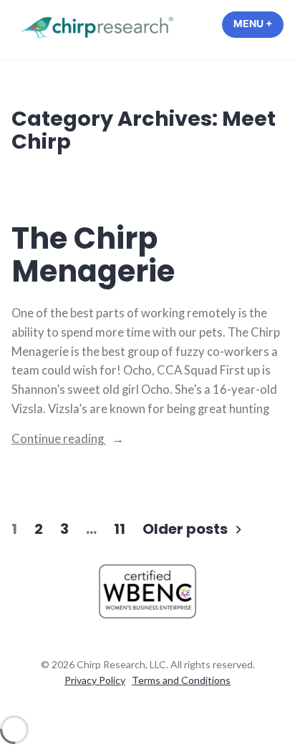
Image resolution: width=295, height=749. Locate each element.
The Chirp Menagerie (93, 255)
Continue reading (89, 440)
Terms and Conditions (181, 680)
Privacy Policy (94, 680)
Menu (258, 23)
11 (119, 529)
